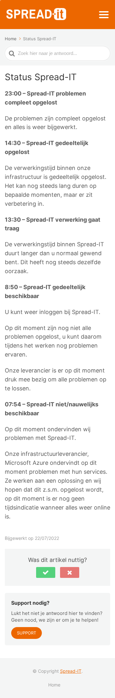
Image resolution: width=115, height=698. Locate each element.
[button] (45, 572)
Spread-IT (70, 671)
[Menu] (104, 14)
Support (26, 632)
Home (54, 684)
